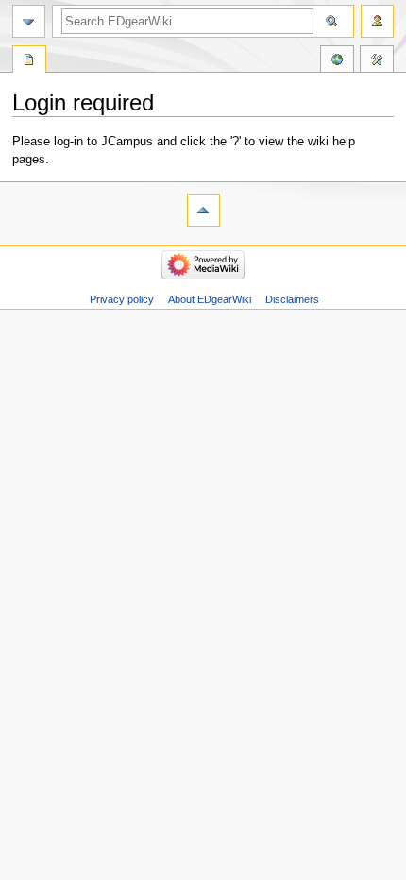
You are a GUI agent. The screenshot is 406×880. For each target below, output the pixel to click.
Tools (377, 61)
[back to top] (203, 210)
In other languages (337, 61)
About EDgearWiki (209, 299)
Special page (29, 61)
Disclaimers (292, 299)
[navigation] (28, 21)
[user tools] (377, 21)
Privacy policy (122, 299)
